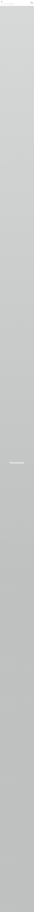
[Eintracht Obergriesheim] (8, 3)
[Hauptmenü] (31, 3)
